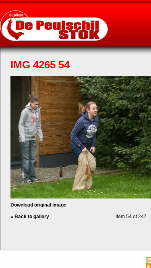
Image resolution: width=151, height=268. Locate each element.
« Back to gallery (29, 216)
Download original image (38, 205)
